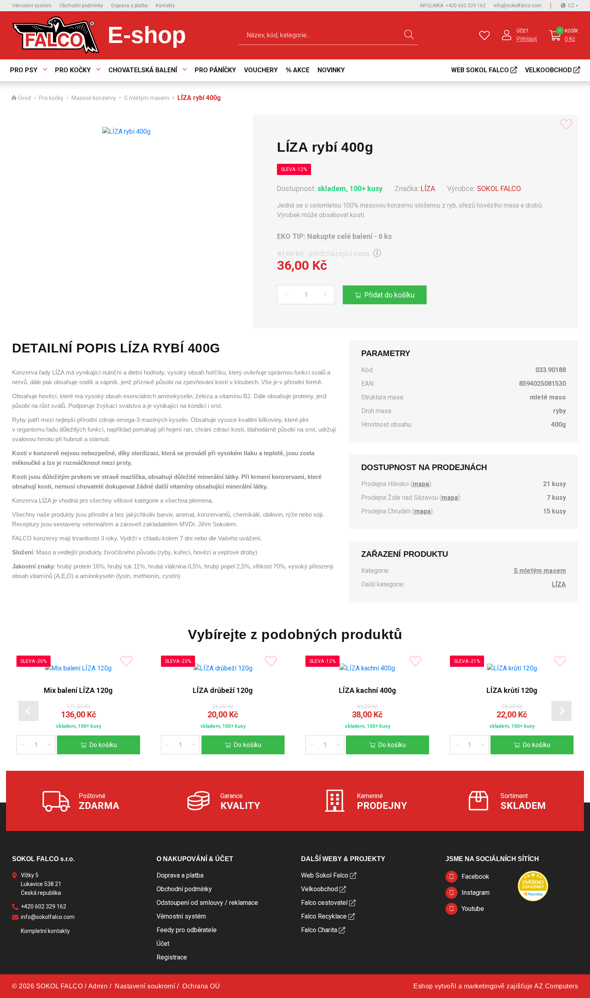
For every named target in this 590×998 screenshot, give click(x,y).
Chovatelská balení (142, 70)
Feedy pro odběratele (187, 930)
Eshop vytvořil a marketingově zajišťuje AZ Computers (495, 986)
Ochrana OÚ (201, 986)
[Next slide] (561, 711)
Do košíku (103, 745)
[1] (409, 35)
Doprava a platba (129, 5)
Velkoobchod (548, 70)
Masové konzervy (93, 98)
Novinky (331, 70)
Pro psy (23, 70)
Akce (301, 70)
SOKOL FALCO (499, 188)
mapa (421, 484)
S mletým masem (146, 98)
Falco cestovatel (324, 902)
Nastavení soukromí (145, 986)
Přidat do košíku (389, 295)
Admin (98, 986)
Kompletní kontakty (45, 931)
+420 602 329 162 (43, 906)
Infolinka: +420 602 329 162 (453, 5)
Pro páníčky (215, 70)
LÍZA (428, 188)
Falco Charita (319, 930)
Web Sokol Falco (480, 70)
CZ (571, 5)
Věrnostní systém (31, 5)
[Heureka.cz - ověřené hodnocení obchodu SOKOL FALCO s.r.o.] (533, 885)
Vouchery (261, 70)
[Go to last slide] (28, 711)
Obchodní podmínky (81, 5)
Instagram (476, 892)
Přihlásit (527, 39)
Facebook (475, 876)
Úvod (24, 98)
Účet (523, 31)
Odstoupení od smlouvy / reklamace (207, 902)
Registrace (172, 957)
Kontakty (165, 5)
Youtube (473, 908)
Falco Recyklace (324, 916)
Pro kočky (73, 70)
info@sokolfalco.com (517, 5)
